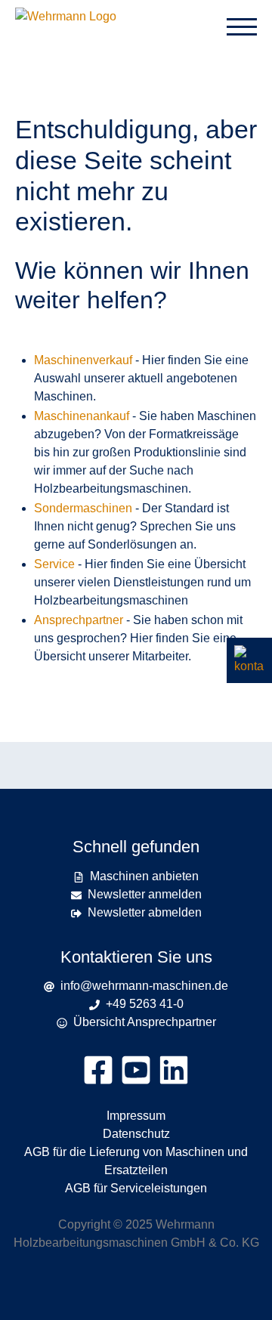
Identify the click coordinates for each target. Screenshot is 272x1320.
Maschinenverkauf (83, 360)
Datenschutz (136, 1133)
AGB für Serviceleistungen (136, 1188)
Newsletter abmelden (145, 912)
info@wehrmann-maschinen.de (141, 985)
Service (54, 564)
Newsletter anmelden (145, 894)
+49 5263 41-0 (142, 1003)
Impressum (136, 1115)
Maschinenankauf (81, 416)
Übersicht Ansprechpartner (144, 1022)
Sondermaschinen (83, 508)
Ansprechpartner (78, 620)
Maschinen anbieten (144, 876)
